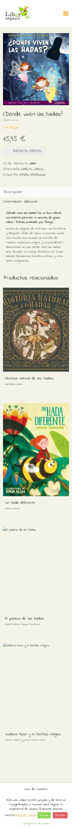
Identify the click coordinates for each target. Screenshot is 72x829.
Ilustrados (10, 384)
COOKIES (32, 800)
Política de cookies (25, 815)
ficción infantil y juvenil (17, 740)
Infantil (6, 120)
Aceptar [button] (44, 815)
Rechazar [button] (60, 815)
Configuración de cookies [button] (36, 823)
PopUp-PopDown (30, 624)
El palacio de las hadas (24, 619)
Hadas (24, 174)
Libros (14, 120)
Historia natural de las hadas (29, 378)
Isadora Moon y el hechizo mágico (33, 734)
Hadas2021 (37, 174)
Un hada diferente (20, 503)
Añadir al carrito (27, 151)
